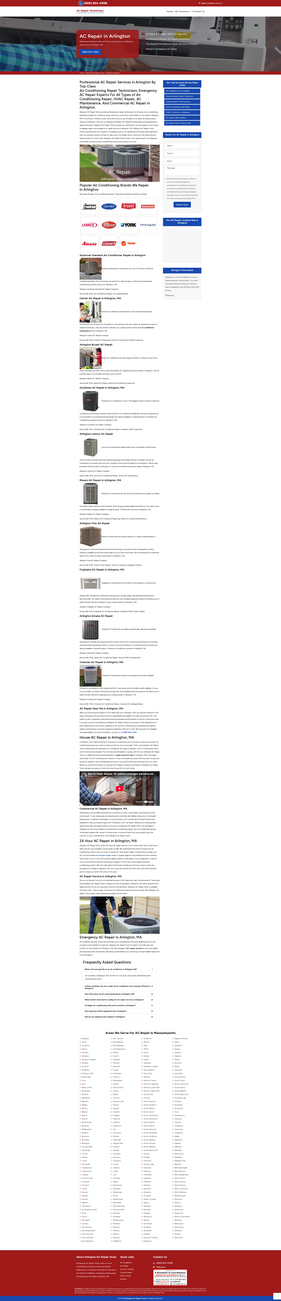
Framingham (117, 1080)
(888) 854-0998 (95, 3)
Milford (146, 1042)
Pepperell (147, 1178)
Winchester (179, 1227)
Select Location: (208, 3)
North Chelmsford (151, 1115)
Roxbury (147, 1234)
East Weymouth (119, 1049)
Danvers (85, 1192)
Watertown (179, 1154)
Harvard (116, 1108)
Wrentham (179, 1237)
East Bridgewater (88, 1230)
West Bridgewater (182, 1175)
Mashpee (116, 1213)
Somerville (178, 1073)
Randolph (147, 1206)
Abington (85, 1038)
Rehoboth (148, 1217)
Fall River (116, 1063)
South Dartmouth (181, 1084)
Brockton (85, 1136)
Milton (146, 1049)
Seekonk (178, 1056)
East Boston (87, 1227)
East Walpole (118, 1042)
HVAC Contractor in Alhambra (178, 112)
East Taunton (118, 1038)
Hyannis (116, 1136)
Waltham (178, 1147)
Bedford (85, 1094)
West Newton (180, 1182)
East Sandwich (87, 1241)
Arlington (85, 1056)
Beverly (84, 1108)
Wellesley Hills (180, 1161)
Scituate (178, 1052)
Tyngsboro (179, 1133)
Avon (84, 1080)
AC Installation (126, 1263)
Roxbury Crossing (151, 1237)
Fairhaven (116, 1059)
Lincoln (115, 1164)
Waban (177, 1136)
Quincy (146, 1203)
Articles (123, 1279)
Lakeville (116, 1150)
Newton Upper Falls (151, 1091)
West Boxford (180, 1171)
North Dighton (149, 1122)
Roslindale (147, 1230)
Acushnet (86, 1045)
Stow (177, 1112)
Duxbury (85, 1224)
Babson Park (86, 1087)
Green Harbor (118, 1087)
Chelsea (85, 1175)
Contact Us (198, 11)
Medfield (116, 1224)
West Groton (180, 1178)
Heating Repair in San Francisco (178, 102)
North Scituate (150, 1143)
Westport (178, 1206)
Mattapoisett (118, 1220)
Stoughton (179, 1108)
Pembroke (147, 1175)
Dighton (85, 1203)
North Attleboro (150, 1105)
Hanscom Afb (118, 1101)
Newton (147, 1077)
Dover (84, 1213)
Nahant (147, 1056)
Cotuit (84, 1189)
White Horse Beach (182, 1217)
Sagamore (147, 1241)
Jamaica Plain (118, 1143)
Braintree (85, 1126)
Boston (85, 1119)
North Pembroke (150, 1136)
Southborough (180, 1098)
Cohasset (86, 1182)
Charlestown (87, 1168)
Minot (146, 1052)
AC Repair (124, 1266)
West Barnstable (181, 1168)
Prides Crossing (150, 1199)
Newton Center (150, 1080)
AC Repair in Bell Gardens (176, 118)
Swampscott (180, 1115)
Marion (115, 1196)
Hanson (116, 1105)
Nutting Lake (149, 1164)
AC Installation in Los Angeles (178, 91)
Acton (84, 1042)
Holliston (116, 1122)
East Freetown (88, 1237)
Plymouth (147, 1189)
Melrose (116, 1234)
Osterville (147, 1168)
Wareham (178, 1150)
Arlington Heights (89, 1059)
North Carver (149, 1112)
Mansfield (116, 1189)
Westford (178, 1199)
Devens (85, 1199)
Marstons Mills (118, 1210)
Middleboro (117, 1241)
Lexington (117, 1161)
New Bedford (149, 1070)
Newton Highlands (151, 1084)
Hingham (116, 1115)
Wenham (178, 1164)
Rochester (148, 1224)
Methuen (116, 1237)
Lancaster (117, 1154)
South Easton (180, 1087)
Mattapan (116, 1217)
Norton (147, 1154)
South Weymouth (181, 1094)
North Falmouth (150, 1129)
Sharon (177, 1059)
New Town (148, 1073)
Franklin (116, 1084)
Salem (177, 1042)
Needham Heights (151, 1066)
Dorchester (86, 1206)
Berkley (84, 1105)
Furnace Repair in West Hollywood (179, 96)
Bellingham (86, 1098)
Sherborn (178, 1063)
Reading (147, 1213)
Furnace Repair (126, 1272)
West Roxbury (180, 1185)
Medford (116, 1227)
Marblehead (117, 1192)
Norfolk (147, 1098)
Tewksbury (179, 1126)
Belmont (85, 1101)
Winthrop (178, 1230)
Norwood (147, 1161)
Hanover (116, 1098)
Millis (145, 1045)
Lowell (115, 1171)
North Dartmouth (151, 1119)
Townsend (179, 1129)
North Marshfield (150, 1133)
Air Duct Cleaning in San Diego (178, 107)
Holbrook (116, 1119)
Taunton (178, 1122)
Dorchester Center (89, 1210)
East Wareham (118, 1045)
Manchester (117, 1185)
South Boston (180, 1077)
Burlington (86, 1143)
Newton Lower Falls (152, 1087)
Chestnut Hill (87, 1178)
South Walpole (180, 1091)
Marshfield (117, 1203)
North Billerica (149, 1108)
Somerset (178, 1070)
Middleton (148, 1038)
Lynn (115, 1175)
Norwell (147, 1157)
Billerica (85, 1112)
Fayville (115, 1070)
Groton (116, 1091)
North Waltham (150, 1147)
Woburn (178, 1234)
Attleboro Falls (87, 1073)
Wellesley (178, 1157)
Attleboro (86, 1070)
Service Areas (125, 1276)
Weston (178, 1203)
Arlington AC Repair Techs (95, 73)
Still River (178, 1101)
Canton (85, 1154)
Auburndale (86, 1077)
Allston (84, 1049)
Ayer (83, 1084)
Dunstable (86, 1220)
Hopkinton (117, 1126)
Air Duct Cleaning (127, 1269)
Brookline (85, 1140)
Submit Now (182, 204)
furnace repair (105, 855)
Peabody (147, 1171)
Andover (85, 1052)
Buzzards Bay (87, 1147)
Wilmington (179, 1224)
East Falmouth (87, 1234)
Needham (147, 1063)
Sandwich (178, 1045)
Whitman (178, 1220)
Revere (146, 1220)
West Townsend (181, 1189)
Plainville (147, 1185)
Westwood (179, 1210)
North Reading (149, 1140)
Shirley (177, 1066)
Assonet (85, 1066)
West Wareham (180, 1192)
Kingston (116, 1147)
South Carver (180, 1080)
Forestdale (117, 1073)
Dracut (84, 1217)
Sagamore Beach (181, 1038)
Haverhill (116, 1112)
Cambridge (86, 1150)
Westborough (180, 1196)
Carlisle (84, 1157)
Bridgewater (86, 1129)
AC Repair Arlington (113, 73)
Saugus (177, 1049)
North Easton (149, 1126)
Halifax (115, 1094)
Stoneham (179, 1105)
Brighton (85, 1133)
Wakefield (178, 1140)
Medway (116, 1230)
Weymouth (179, 1213)
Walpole (178, 1143)
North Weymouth (151, 1150)
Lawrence (117, 1157)
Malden (115, 1182)
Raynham (147, 1210)
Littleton (116, 1168)
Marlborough (118, 1199)
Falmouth (116, 1066)
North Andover (150, 1101)
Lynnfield (116, 1178)
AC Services (181, 11)
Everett (116, 1056)
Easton (115, 1052)
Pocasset (147, 1196)
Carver (84, 1161)
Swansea (178, 1119)
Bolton (84, 1115)
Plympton (147, 1192)
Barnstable (86, 1091)
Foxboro (116, 1077)
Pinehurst (147, 1182)
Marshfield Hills (119, 1206)
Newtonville (148, 1094)
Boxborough (87, 1122)
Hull (114, 1129)
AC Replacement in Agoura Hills (178, 123)
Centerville (86, 1164)
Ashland (85, 1063)
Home (170, 11)
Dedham (85, 1196)
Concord (85, 1185)
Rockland (147, 1227)
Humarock (117, 1133)
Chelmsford (86, 1171)
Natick (146, 1059)
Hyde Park (117, 1140)
